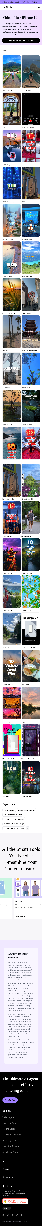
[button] (21, 40)
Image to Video (9, 1123)
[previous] (17, 925)
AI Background (9, 1140)
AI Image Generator (11, 1134)
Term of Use (26, 1221)
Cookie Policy (17, 1221)
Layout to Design (10, 1146)
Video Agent (8, 1117)
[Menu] (39, 7)
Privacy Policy (6, 1221)
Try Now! (35, 2)
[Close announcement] (39, 2)
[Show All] (27, 828)
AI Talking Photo (10, 1152)
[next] (25, 925)
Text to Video (8, 1129)
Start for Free (10, 1100)
